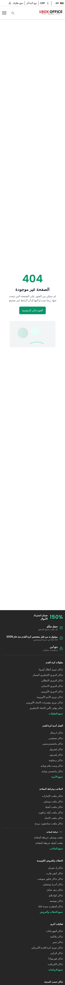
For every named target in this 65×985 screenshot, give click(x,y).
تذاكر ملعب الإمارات (52, 796)
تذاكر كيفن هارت (54, 873)
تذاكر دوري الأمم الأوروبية (50, 697)
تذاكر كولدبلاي (56, 895)
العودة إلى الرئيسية (32, 310)
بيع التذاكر (31, 3)
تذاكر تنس (58, 942)
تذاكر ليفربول (56, 749)
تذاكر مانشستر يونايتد (52, 771)
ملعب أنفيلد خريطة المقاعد (49, 843)
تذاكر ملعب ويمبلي (53, 801)
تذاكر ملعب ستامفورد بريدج (49, 823)
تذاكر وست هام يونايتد (52, 765)
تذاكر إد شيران (55, 868)
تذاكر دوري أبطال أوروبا (51, 669)
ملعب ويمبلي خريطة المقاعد (48, 837)
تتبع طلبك (18, 3)
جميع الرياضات (55, 969)
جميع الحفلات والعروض (51, 912)
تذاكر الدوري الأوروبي (52, 691)
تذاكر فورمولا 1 (55, 958)
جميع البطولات (56, 713)
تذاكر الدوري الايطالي (52, 680)
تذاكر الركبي (56, 953)
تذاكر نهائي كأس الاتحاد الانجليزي (46, 708)
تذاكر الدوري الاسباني (52, 686)
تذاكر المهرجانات (54, 931)
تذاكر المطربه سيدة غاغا (50, 906)
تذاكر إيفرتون (56, 754)
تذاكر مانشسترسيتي (52, 743)
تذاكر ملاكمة (56, 936)
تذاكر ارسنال (56, 732)
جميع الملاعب (56, 848)
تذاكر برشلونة (56, 760)
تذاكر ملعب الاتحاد (53, 818)
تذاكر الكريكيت (55, 964)
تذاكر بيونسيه (56, 901)
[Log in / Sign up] (10, 3)
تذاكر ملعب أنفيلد (54, 807)
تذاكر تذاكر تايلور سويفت (50, 879)
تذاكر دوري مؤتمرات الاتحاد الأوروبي (44, 702)
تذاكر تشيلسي (56, 738)
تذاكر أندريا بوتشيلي (53, 884)
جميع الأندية (57, 777)
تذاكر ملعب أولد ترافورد (50, 812)
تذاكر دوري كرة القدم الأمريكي (47, 947)
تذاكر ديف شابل (55, 890)
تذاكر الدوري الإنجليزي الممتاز (48, 675)
